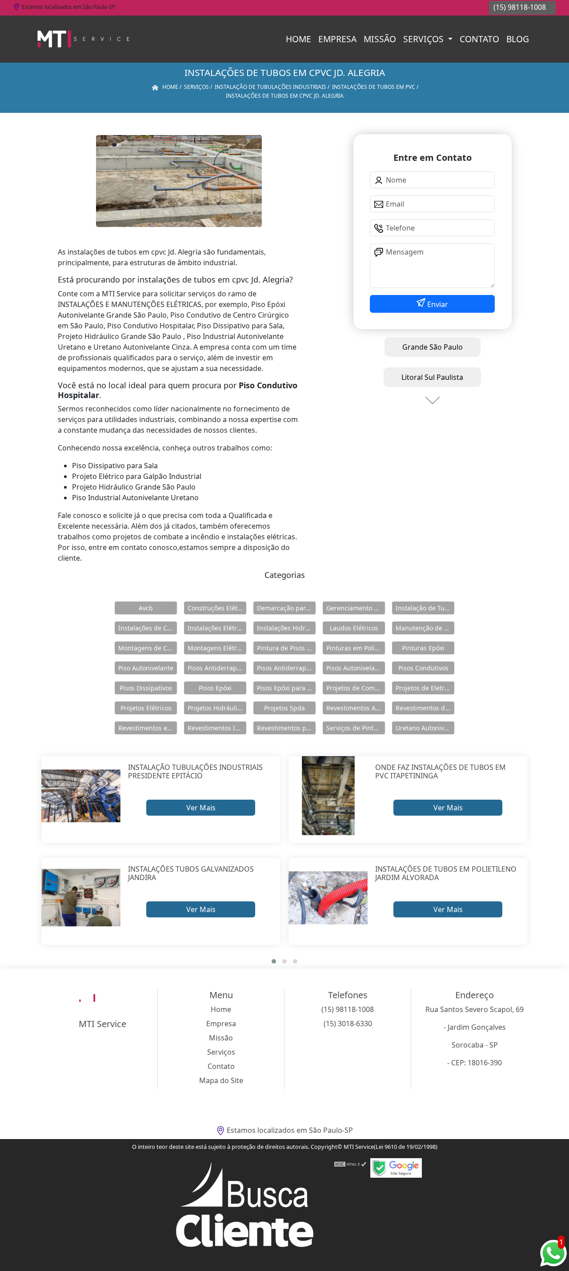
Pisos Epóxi (215, 688)
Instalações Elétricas (217, 628)
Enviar (436, 304)
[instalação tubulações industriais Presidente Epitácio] (81, 796)
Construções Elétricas (217, 608)
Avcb (146, 608)
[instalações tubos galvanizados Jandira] (81, 897)
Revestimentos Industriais (217, 728)
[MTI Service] (83, 39)
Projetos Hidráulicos (217, 708)
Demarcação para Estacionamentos (286, 608)
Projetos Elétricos (146, 708)
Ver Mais (201, 808)
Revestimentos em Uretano (147, 728)
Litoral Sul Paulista (432, 377)
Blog (517, 39)
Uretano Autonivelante (425, 728)
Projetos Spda (284, 708)
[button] (273, 961)
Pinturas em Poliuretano (355, 648)
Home (298, 39)
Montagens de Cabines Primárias (147, 648)
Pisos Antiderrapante (217, 668)
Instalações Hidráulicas (286, 628)
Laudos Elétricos (354, 628)
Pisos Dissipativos (146, 688)
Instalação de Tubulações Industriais (425, 608)
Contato (479, 39)
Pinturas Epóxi (423, 648)
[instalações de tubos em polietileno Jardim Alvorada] (328, 897)
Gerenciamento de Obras (355, 608)
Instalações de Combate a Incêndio (147, 628)
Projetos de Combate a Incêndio (355, 688)
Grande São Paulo (432, 347)
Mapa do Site (221, 1080)
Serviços (424, 39)
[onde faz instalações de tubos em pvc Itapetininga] (328, 796)
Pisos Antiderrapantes (286, 668)
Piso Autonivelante (145, 668)
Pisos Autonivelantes (355, 668)
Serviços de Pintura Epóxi (355, 728)
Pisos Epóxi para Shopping (286, 688)
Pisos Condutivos (423, 668)
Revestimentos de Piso (425, 708)
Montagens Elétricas (217, 648)
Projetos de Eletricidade (425, 688)
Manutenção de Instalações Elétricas (425, 628)
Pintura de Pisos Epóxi (286, 648)
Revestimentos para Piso (286, 728)
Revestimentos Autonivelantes (355, 708)
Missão (380, 39)
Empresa (337, 39)
